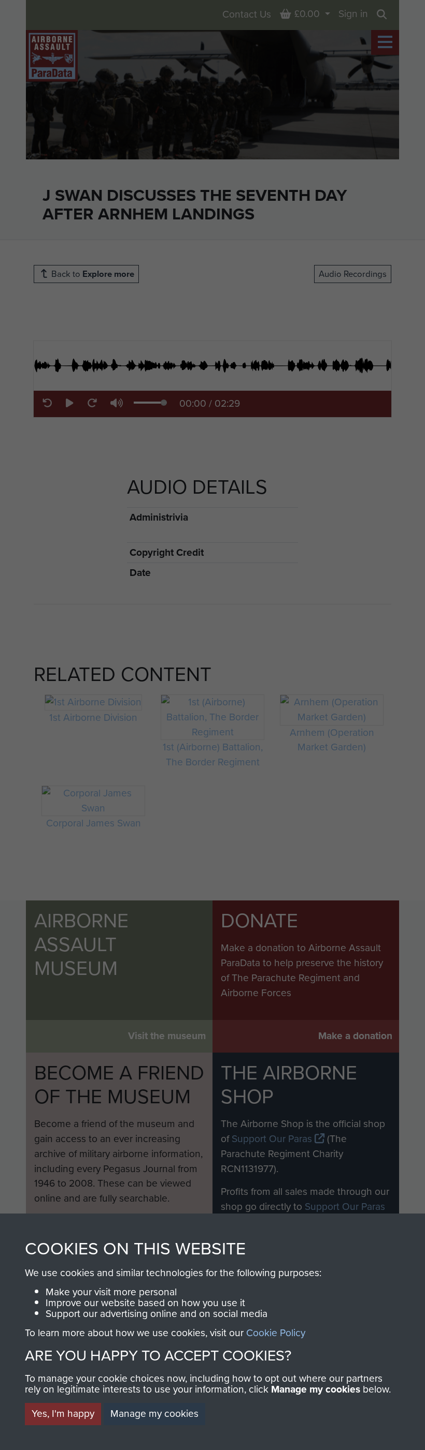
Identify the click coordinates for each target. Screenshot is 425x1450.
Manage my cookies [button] (154, 1413)
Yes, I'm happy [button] (63, 1413)
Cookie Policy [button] (275, 1332)
